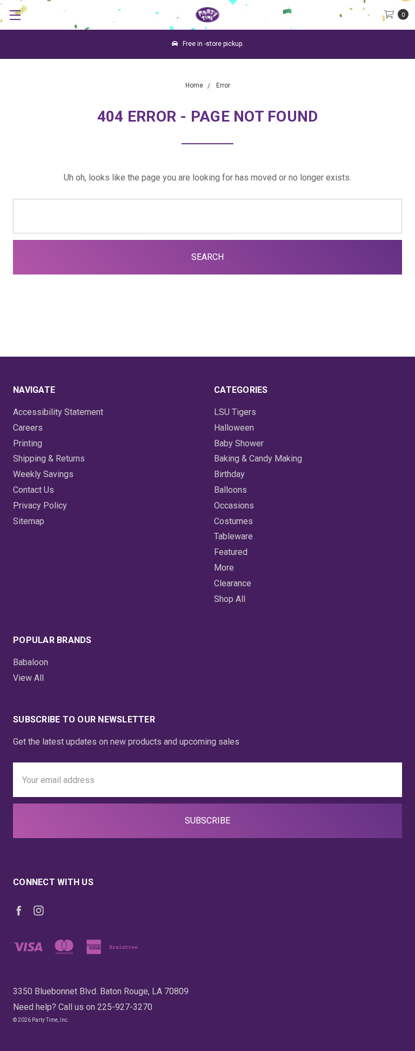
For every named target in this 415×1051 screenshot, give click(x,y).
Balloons (230, 490)
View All (28, 678)
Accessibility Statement (58, 412)
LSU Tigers (235, 412)
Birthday (229, 474)
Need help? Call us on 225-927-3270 (82, 1007)
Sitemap (28, 521)
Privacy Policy (40, 505)
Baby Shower (239, 443)
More (224, 568)
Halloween (234, 428)
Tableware (233, 536)
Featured (230, 552)
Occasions (234, 505)
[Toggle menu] (15, 15)
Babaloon (30, 662)
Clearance (232, 583)
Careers (28, 428)
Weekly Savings (43, 474)
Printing (27, 443)
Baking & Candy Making (258, 458)
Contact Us (33, 490)
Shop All (229, 599)
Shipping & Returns (49, 458)
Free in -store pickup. (212, 44)
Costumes (233, 521)
